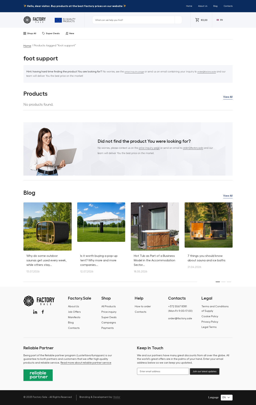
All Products (108, 306)
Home (189, 6)
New (71, 33)
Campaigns (108, 322)
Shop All (31, 33)
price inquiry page (134, 72)
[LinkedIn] (35, 312)
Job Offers (74, 312)
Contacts (228, 6)
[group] (47, 239)
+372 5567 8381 (177, 306)
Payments (107, 328)
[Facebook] (42, 312)
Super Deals (53, 33)
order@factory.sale (206, 72)
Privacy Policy (209, 322)
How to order (143, 306)
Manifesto (74, 317)
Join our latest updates (204, 371)
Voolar (116, 397)
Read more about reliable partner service (86, 362)
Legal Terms (209, 327)
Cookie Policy (209, 316)
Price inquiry (108, 312)
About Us (202, 6)
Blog (215, 6)
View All (228, 96)
